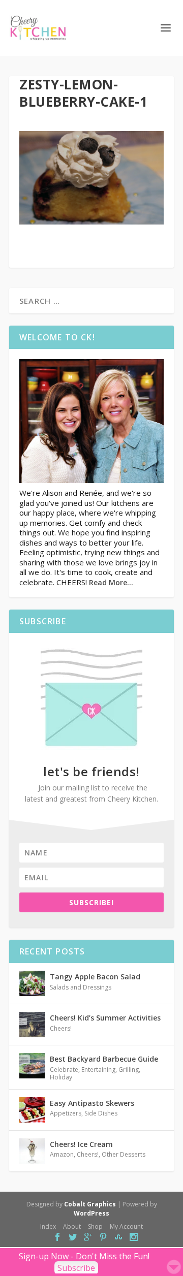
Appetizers (65, 1113)
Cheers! (61, 1028)
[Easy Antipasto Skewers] (32, 1110)
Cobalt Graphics (90, 1204)
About (72, 1226)
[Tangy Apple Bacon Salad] (32, 983)
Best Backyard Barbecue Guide (104, 1059)
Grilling (128, 1069)
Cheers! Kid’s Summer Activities (105, 1018)
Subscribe (76, 1267)
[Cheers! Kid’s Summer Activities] (32, 1024)
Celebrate (64, 1069)
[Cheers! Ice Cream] (32, 1151)
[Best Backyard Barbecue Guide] (32, 1065)
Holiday (61, 1077)
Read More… (111, 582)
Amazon (62, 1154)
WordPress (91, 1213)
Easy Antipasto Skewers (92, 1103)
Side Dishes (100, 1113)
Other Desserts (123, 1154)
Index (48, 1226)
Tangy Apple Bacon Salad (95, 976)
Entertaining (98, 1069)
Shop (95, 1226)
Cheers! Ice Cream (81, 1144)
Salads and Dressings (80, 987)
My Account (126, 1226)
